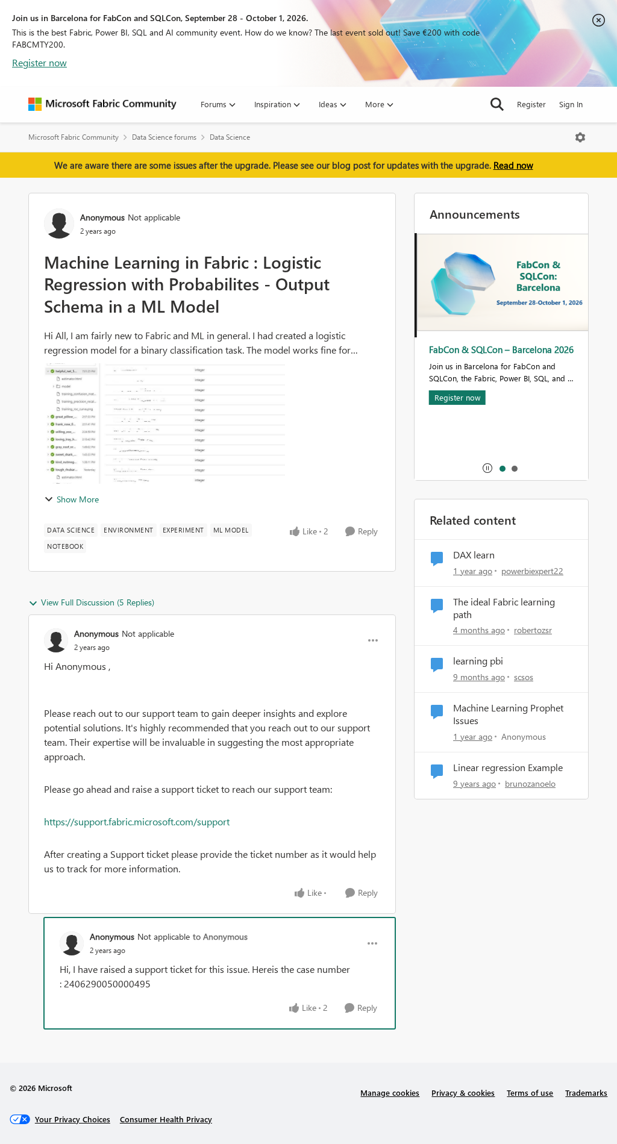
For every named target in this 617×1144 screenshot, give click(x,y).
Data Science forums (164, 137)
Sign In (571, 104)
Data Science (230, 137)
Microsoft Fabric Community (73, 137)
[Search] (497, 104)
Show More (78, 499)
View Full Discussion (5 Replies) (97, 602)
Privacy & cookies (463, 1092)
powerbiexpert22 (532, 571)
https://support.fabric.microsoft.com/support (137, 821)
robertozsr (533, 630)
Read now (513, 165)
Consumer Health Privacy (166, 1119)
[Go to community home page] (102, 104)
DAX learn (474, 555)
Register (531, 104)
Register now (39, 62)
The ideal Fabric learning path (504, 608)
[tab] (502, 468)
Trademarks (586, 1092)
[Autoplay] (487, 468)
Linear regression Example (508, 767)
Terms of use (530, 1092)
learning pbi (478, 661)
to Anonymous (220, 936)
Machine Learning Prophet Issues (508, 714)
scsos (523, 677)
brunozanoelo (530, 783)
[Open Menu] (580, 137)
